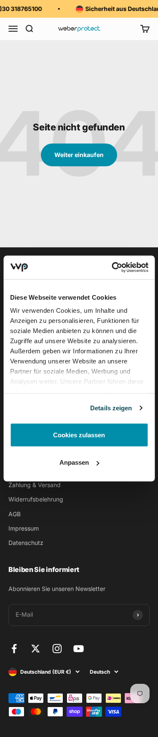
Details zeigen (111, 408)
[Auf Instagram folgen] (57, 648)
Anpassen (74, 462)
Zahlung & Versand (34, 484)
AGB (14, 514)
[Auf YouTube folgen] (78, 648)
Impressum (23, 528)
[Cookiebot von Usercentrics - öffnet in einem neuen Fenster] (112, 267)
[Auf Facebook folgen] (14, 648)
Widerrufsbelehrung (35, 499)
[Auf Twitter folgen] (35, 648)
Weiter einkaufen (79, 154)
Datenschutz (25, 542)
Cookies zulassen (79, 434)
